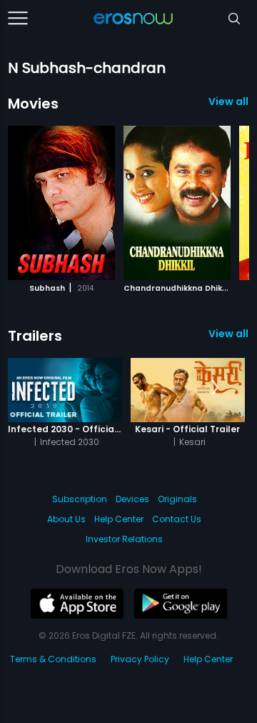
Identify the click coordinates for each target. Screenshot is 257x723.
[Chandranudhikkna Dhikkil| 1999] (177, 203)
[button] (215, 200)
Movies (33, 104)
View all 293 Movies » (228, 101)
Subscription (79, 499)
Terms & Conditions (53, 659)
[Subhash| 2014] (61, 203)
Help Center (118, 519)
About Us (66, 519)
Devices (132, 499)
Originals (177, 499)
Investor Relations (124, 539)
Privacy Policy (140, 659)
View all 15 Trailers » (228, 333)
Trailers (35, 336)
